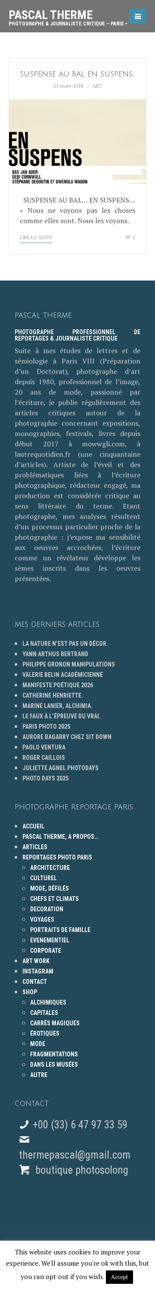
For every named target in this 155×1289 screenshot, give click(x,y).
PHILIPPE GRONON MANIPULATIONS (68, 664)
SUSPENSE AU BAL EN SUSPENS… (77, 74)
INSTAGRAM (37, 971)
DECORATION (46, 909)
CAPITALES (44, 1012)
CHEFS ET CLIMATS (54, 898)
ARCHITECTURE (50, 867)
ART (97, 85)
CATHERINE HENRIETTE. (52, 695)
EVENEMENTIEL (49, 940)
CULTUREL (43, 878)
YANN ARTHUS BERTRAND (55, 654)
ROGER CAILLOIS (43, 757)
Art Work (36, 960)
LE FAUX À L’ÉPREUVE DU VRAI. (61, 716)
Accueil (33, 826)
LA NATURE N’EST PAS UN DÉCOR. (65, 643)
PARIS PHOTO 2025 (46, 726)
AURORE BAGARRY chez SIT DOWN (67, 736)
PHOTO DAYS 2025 (45, 778)
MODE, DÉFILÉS (49, 888)
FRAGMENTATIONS (54, 1054)
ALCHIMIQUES (48, 1002)
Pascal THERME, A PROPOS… (60, 836)
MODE (37, 1043)
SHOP (29, 992)
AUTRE (38, 1074)
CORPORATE (45, 950)
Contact (34, 981)
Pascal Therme (68, 15)
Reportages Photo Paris (57, 857)
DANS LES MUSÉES (54, 1064)
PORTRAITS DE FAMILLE (60, 929)
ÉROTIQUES (44, 1033)
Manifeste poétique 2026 (57, 685)
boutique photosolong (80, 1170)
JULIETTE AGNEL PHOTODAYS (60, 768)
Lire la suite (36, 237)
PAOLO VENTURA (43, 747)
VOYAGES (42, 919)
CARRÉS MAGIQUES (55, 1023)
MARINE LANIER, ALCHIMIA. (57, 705)
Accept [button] (119, 1277)
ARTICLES (34, 847)
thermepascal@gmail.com (74, 1155)
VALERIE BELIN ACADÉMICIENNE (62, 674)
